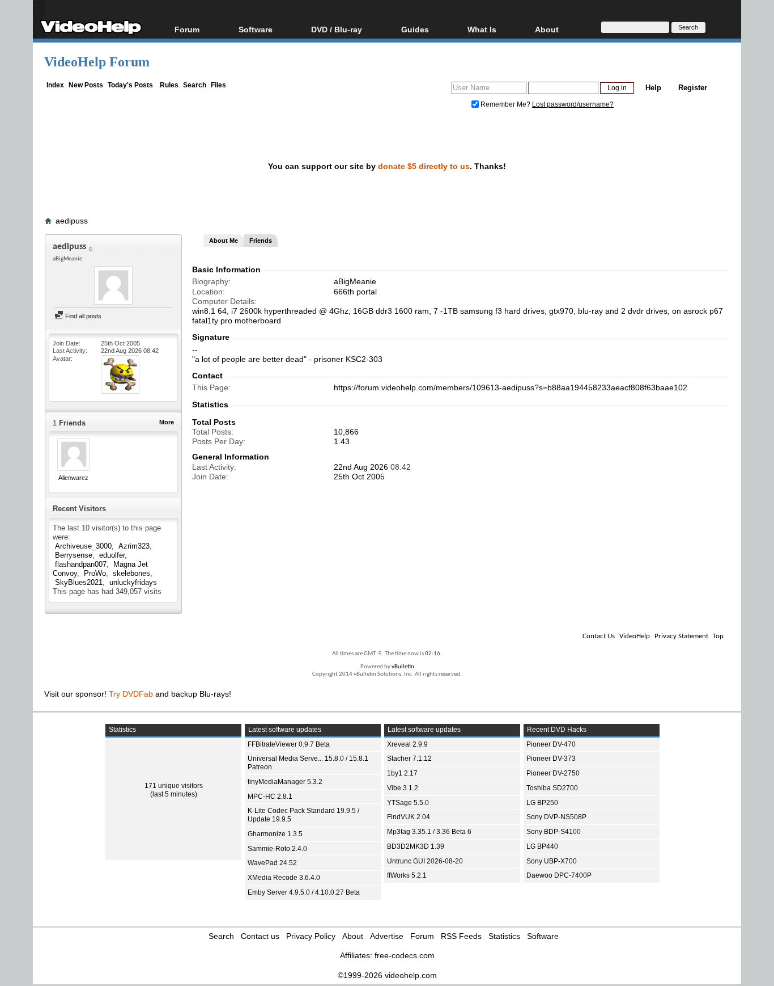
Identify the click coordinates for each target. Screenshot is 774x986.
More (166, 422)
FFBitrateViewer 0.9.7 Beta (289, 744)
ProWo (95, 573)
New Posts (86, 85)
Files (218, 85)
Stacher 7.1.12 (409, 758)
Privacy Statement (681, 636)
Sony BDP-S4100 (553, 832)
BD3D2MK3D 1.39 (415, 846)
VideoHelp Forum (97, 61)
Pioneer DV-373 (551, 758)
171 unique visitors (173, 786)
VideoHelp (634, 636)
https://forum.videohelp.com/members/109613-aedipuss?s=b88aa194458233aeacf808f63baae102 (510, 387)
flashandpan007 (81, 564)
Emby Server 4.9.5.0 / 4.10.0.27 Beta (304, 892)
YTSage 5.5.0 (408, 803)
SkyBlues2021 (79, 582)
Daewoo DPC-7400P (559, 875)
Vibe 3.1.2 (402, 788)
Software (256, 29)
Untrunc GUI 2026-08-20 (425, 861)
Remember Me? (505, 104)
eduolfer (112, 555)
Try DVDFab (131, 693)
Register (692, 87)
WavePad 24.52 (272, 863)
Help (653, 87)
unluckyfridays (133, 582)
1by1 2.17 (402, 773)
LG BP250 (542, 803)
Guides (415, 29)
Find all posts (82, 316)
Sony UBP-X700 (551, 861)
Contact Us (598, 636)
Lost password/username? (573, 104)
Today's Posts (130, 85)
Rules (169, 85)
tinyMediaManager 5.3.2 (285, 782)
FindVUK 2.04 (408, 817)
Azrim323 (134, 546)
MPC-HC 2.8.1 (270, 796)
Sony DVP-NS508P (556, 817)
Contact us (260, 936)
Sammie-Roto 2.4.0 (277, 849)
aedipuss (72, 220)
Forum (187, 29)
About (352, 936)
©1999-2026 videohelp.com (387, 975)
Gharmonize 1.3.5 (275, 834)
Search (194, 85)
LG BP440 (542, 846)
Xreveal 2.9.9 (407, 744)
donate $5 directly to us (424, 166)
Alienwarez (73, 477)
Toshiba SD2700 (552, 788)
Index (55, 85)
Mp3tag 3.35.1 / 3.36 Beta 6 (429, 832)
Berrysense (73, 555)
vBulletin (403, 667)
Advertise (386, 936)
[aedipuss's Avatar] (113, 286)
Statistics (504, 936)
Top (718, 636)
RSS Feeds (461, 936)
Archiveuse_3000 (83, 546)
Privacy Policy (310, 936)
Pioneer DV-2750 (553, 773)
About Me (223, 240)
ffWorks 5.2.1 (407, 875)
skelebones (131, 573)
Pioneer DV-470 (551, 744)
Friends (260, 240)
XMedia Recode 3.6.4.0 (284, 878)
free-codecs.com (405, 955)
